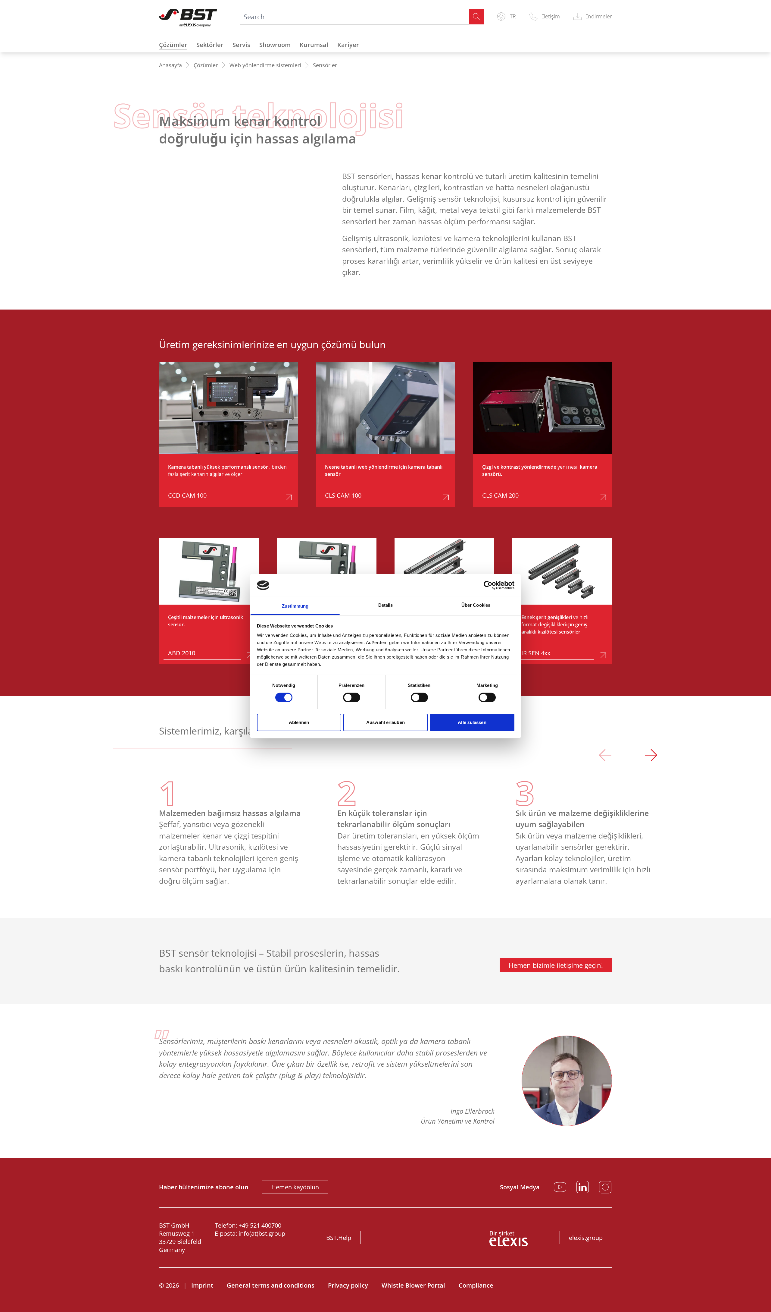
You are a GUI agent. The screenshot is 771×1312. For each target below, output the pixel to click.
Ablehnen (299, 722)
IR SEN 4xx (535, 653)
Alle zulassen (472, 722)
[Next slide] (651, 756)
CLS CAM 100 (343, 495)
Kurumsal (314, 45)
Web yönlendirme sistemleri (265, 65)
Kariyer (348, 45)
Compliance (476, 1285)
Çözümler (173, 45)
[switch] (351, 697)
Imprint (202, 1285)
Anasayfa (170, 65)
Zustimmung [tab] (295, 606)
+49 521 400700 (260, 1225)
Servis (241, 45)
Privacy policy (348, 1285)
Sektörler (209, 45)
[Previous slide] (605, 756)
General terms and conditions (270, 1285)
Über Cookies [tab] (475, 605)
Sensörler (325, 65)
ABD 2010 (181, 653)
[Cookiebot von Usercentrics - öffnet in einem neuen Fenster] (488, 585)
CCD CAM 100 (187, 495)
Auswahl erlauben (385, 722)
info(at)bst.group (262, 1233)
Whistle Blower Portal (413, 1285)
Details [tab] (385, 605)
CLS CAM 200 (500, 495)
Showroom (275, 45)
